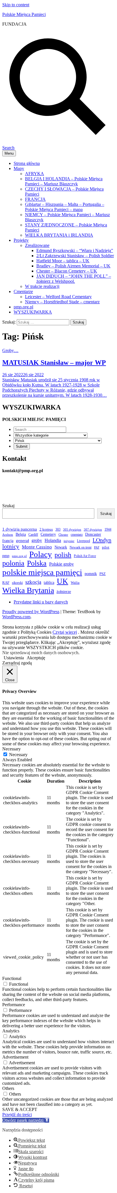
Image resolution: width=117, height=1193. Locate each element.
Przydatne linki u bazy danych (41, 601)
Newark (61, 547)
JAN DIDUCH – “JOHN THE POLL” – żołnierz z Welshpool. (73, 279)
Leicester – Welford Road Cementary (58, 296)
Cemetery (48, 534)
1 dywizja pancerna (19, 529)
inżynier (69, 541)
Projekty (21, 240)
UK (62, 581)
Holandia (53, 540)
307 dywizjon (93, 529)
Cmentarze (23, 291)
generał (22, 540)
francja (7, 540)
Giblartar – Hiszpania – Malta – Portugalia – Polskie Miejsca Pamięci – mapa (64, 207)
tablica (49, 582)
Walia (75, 582)
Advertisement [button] (15, 1057)
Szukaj (8, 505)
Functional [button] (11, 978)
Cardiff (33, 535)
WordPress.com (16, 616)
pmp (5, 555)
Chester (63, 534)
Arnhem (7, 534)
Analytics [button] (10, 1030)
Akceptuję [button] (36, 657)
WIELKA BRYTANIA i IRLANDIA (59, 235)
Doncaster (93, 534)
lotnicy (10, 546)
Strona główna (27, 163)
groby (37, 540)
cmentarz (77, 535)
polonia (13, 563)
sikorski (17, 583)
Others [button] (8, 1088)
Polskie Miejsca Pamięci (24, 14)
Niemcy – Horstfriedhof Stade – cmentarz (62, 301)
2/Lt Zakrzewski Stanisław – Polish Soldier (75, 255)
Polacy (40, 554)
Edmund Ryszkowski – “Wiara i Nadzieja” (74, 250)
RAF (5, 582)
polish (63, 554)
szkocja (33, 582)
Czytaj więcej (65, 632)
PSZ (102, 574)
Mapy (19, 168)
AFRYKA (34, 173)
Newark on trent (80, 547)
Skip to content (15, 4)
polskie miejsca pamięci (42, 572)
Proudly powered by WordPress (30, 611)
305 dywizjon (72, 529)
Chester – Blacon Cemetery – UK (66, 271)
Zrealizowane (37, 245)
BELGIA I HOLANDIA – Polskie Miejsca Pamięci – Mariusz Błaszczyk (64, 181)
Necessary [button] (11, 748)
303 (57, 529)
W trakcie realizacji (42, 286)
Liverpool (83, 541)
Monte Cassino (37, 547)
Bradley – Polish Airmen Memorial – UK (73, 265)
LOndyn (102, 540)
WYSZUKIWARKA (33, 312)
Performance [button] (13, 1004)
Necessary (18, 754)
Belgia (21, 534)
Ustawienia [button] (14, 657)
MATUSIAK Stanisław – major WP (54, 362)
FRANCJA (35, 199)
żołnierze (64, 591)
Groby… (10, 350)
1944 (108, 529)
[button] (25, 1120)
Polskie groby (61, 564)
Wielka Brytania (28, 590)
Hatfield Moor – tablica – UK (62, 260)
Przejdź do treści (17, 1114)
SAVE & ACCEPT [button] (19, 1109)
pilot (105, 547)
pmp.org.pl (23, 306)
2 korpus (46, 529)
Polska (37, 563)
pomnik (91, 573)
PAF (96, 547)
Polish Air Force (85, 556)
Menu (9, 153)
